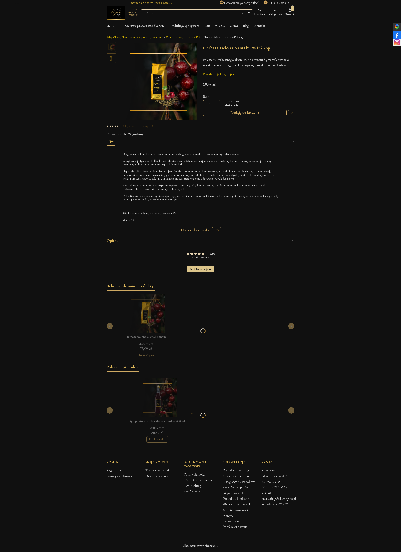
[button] (249, 13)
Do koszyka (146, 355)
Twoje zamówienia (157, 471)
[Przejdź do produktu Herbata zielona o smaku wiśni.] (146, 313)
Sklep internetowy (199, 546)
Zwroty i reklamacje (120, 476)
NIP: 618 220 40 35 (274, 487)
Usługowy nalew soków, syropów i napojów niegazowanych (239, 487)
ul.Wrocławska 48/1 (275, 476)
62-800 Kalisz (271, 482)
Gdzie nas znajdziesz (236, 476)
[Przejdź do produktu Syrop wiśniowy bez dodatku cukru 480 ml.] (157, 397)
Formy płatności (194, 475)
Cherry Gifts (270, 471)
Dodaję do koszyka (244, 112)
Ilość (206, 97)
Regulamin (114, 471)
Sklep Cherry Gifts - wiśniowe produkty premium (134, 37)
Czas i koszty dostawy (198, 480)
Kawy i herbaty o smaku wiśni (183, 37)
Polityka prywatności (236, 471)
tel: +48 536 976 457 (275, 504)
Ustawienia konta (156, 476)
